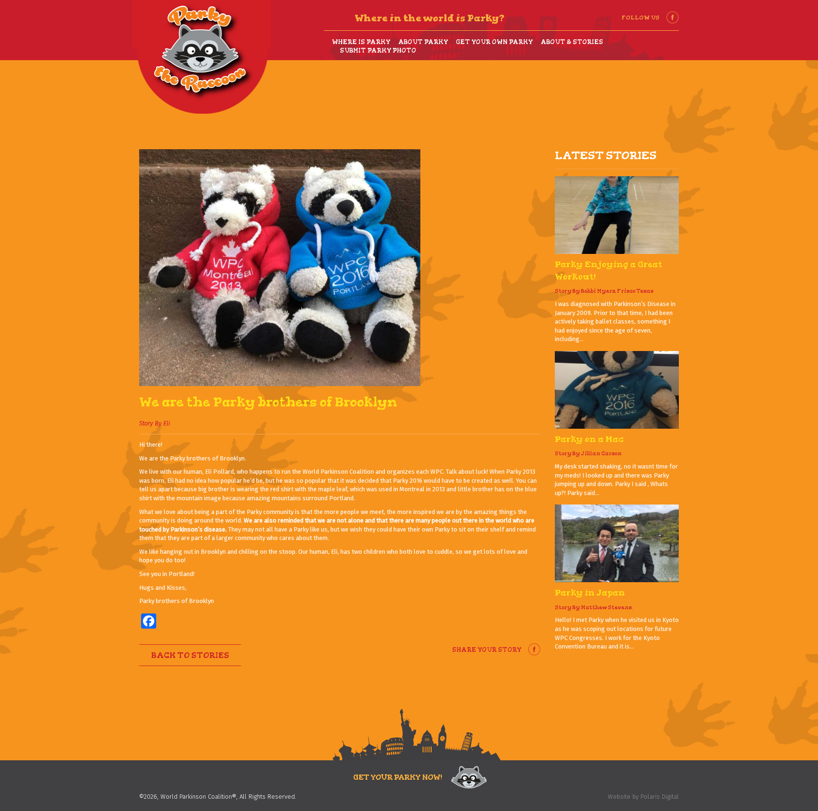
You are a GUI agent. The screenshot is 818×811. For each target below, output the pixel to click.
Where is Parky (361, 41)
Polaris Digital (659, 796)
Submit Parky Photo (378, 50)
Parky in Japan (590, 592)
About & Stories (572, 41)
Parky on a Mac (589, 439)
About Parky (423, 41)
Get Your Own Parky (494, 41)
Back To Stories (190, 655)
